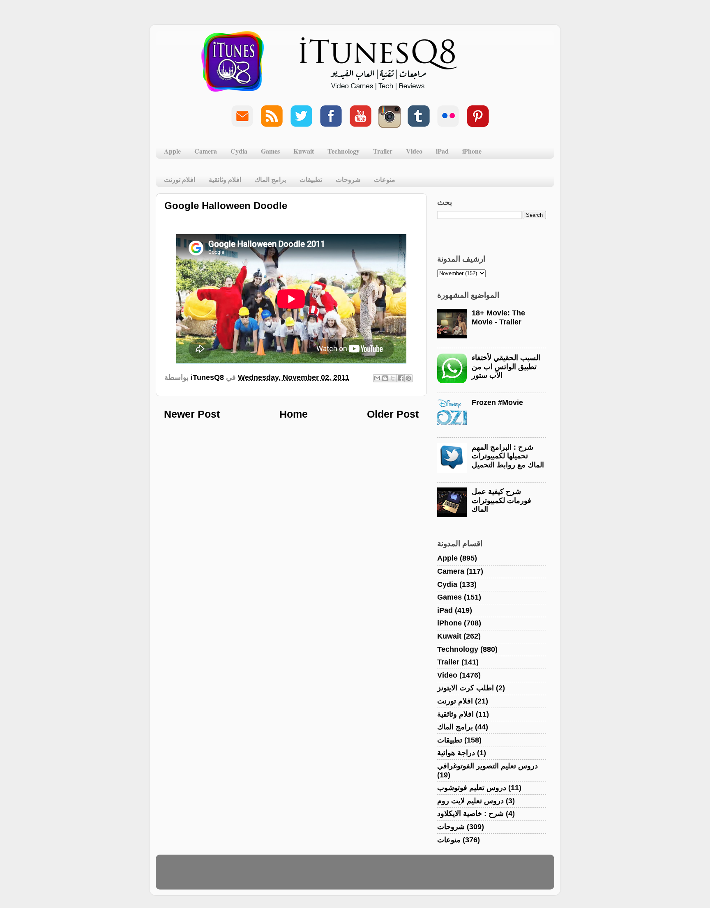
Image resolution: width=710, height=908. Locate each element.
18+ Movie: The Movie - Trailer (498, 317)
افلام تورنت (179, 179)
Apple (172, 151)
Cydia (239, 151)
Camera (205, 151)
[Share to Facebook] (400, 378)
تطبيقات (311, 179)
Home (293, 414)
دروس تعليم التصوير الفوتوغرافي (487, 766)
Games (270, 151)
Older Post (393, 414)
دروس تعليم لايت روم (470, 801)
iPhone (472, 151)
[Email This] (377, 378)
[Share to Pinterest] (408, 378)
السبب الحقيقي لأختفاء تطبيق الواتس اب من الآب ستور (506, 366)
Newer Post (192, 414)
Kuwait (303, 151)
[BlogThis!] (385, 378)
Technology (343, 151)
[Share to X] (393, 378)
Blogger (394, 876)
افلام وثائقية (225, 179)
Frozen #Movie (497, 402)
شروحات (348, 179)
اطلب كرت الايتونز (465, 688)
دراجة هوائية (456, 753)
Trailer (382, 151)
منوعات (384, 179)
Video (414, 151)
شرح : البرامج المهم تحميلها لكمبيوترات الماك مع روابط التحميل (508, 456)
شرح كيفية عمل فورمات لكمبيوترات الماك (501, 500)
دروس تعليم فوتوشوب (471, 788)
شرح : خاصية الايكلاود (470, 813)
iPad (442, 151)
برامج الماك (270, 179)
